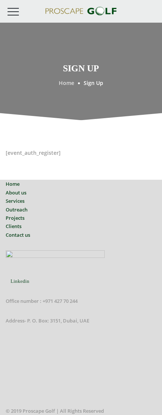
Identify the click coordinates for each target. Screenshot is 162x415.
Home (13, 184)
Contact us (18, 234)
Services (15, 200)
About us (16, 192)
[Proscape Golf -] (81, 10)
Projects (15, 217)
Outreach (17, 209)
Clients (13, 226)
